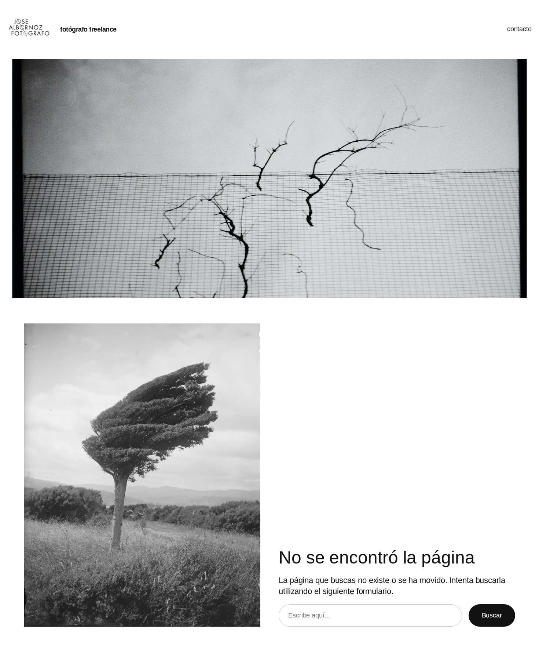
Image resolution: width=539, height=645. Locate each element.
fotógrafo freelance (88, 29)
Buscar (492, 615)
